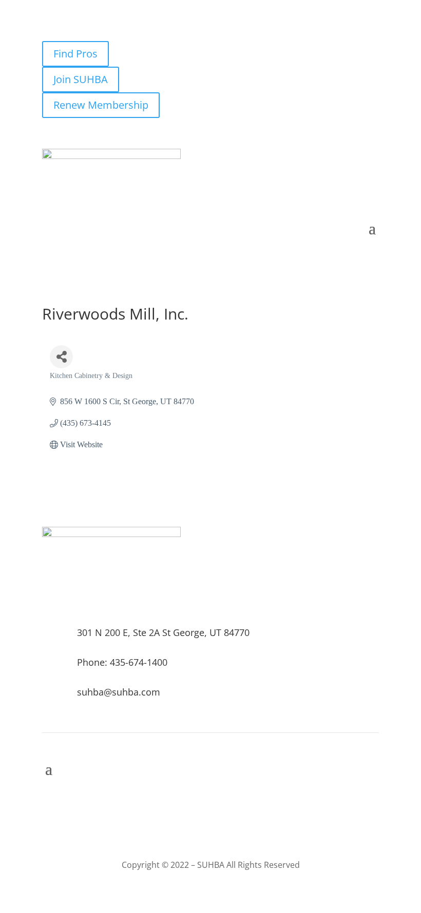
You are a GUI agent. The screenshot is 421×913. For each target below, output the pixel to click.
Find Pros (75, 54)
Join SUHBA (80, 79)
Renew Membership (100, 105)
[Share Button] (61, 356)
